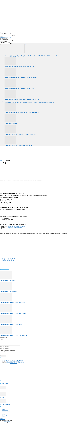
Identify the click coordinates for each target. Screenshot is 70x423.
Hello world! (3, 390)
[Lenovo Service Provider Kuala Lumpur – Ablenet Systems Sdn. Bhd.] (10, 64)
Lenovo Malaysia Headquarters (11, 123)
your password (12, 35)
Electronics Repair (27, 55)
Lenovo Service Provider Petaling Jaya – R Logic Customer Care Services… (20, 134)
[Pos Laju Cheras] (3, 395)
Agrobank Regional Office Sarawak (8, 280)
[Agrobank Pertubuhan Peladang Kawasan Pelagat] (6, 322)
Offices (8, 56)
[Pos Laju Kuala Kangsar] (3, 402)
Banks (7, 55)
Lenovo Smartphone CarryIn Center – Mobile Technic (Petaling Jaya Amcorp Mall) (22, 112)
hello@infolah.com (7, 421)
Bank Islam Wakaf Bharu (9, 364)
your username (12, 34)
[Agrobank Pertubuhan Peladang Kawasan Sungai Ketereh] (6, 300)
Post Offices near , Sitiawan (6, 256)
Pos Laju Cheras (3, 397)
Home (1, 160)
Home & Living (46, 55)
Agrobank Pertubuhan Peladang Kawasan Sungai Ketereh (12, 302)
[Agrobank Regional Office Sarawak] (6, 278)
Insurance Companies (52, 55)
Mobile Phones (33, 102)
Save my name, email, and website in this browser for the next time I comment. (14, 354)
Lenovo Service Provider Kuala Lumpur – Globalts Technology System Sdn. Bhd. (22, 99)
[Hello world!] (3, 388)
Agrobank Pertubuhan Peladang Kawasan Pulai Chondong (13, 313)
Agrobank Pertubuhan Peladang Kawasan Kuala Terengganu (13, 335)
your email (11, 40)
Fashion (38, 55)
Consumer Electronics (20, 55)
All (5, 55)
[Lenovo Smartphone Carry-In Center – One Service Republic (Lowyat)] (10, 86)
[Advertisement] (25, 153)
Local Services (58, 55)
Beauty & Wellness (11, 55)
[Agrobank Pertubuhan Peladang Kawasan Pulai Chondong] (6, 311)
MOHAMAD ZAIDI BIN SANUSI (8, 360)
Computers (15, 55)
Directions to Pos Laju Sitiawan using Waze (15, 227)
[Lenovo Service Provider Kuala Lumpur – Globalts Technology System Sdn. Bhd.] (10, 97)
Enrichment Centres (33, 55)
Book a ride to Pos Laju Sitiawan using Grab (15, 228)
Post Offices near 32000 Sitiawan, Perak (9, 257)
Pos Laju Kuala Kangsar (5, 404)
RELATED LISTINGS (5, 269)
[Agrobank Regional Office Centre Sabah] (6, 289)
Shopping (19, 56)
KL (3, 54)
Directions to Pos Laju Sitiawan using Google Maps (16, 226)
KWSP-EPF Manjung (13, 363)
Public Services (15, 56)
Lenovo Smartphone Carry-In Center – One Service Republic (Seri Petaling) (20, 77)
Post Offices (11, 56)
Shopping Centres (24, 56)
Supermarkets (29, 56)
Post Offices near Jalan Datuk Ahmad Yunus (9, 258)
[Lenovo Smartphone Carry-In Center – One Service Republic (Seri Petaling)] (10, 75)
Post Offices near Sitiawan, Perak (7, 259)
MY (3, 160)
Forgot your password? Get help (5, 37)
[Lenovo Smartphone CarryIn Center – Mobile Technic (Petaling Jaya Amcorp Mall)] (10, 110)
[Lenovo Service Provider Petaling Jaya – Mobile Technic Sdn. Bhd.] (10, 143)
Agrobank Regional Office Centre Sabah (9, 291)
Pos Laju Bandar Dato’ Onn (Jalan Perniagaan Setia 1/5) (14, 361)
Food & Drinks (41, 55)
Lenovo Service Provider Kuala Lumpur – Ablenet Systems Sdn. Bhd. (19, 66)
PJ (2, 101)
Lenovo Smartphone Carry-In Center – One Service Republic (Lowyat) (19, 88)
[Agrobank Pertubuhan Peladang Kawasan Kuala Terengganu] (6, 333)
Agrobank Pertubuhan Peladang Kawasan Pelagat (11, 324)
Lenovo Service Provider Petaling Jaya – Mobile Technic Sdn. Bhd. (19, 145)
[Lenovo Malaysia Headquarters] (10, 121)
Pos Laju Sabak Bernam (19, 360)
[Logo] (12, 53)
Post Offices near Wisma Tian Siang (8, 260)
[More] (25, 264)
